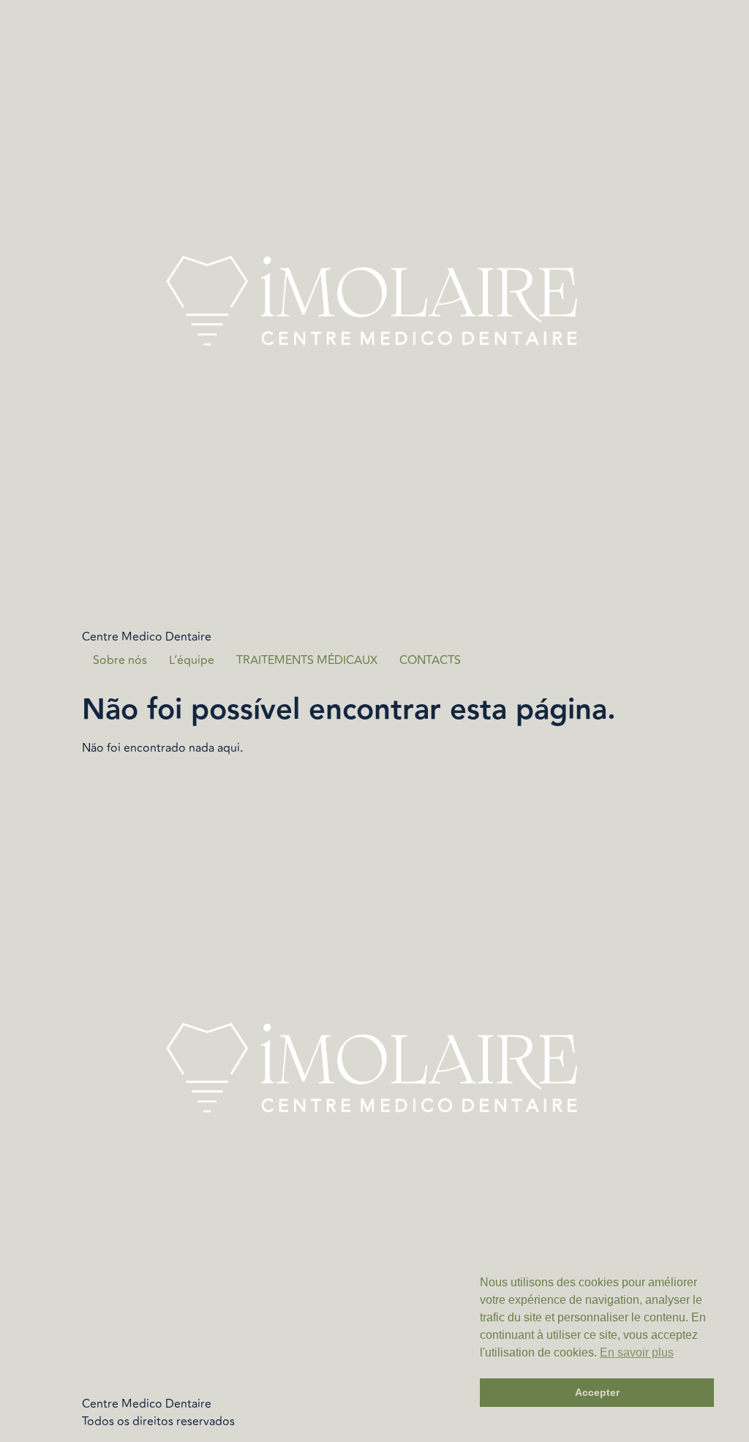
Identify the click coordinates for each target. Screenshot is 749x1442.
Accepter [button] (597, 1392)
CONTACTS (430, 660)
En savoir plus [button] (637, 1352)
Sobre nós (120, 660)
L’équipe (191, 660)
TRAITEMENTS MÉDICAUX (306, 660)
